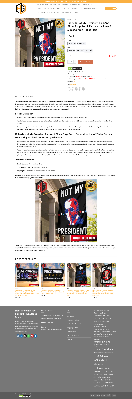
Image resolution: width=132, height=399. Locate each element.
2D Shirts (48, 5)
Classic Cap (65, 9)
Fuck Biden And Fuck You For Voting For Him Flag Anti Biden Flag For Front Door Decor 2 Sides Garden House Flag (78, 292)
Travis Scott (108, 382)
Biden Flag (73, 84)
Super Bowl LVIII (107, 377)
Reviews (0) (29, 97)
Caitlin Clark (99, 318)
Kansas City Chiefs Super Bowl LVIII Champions (102, 345)
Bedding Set (76, 9)
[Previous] (15, 282)
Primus (96, 374)
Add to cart (85, 61)
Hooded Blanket (63, 12)
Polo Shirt (76, 5)
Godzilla (109, 334)
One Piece (107, 368)
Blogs (77, 12)
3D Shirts (56, 5)
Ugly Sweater (66, 5)
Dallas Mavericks (98, 324)
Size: (69, 47)
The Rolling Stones (98, 382)
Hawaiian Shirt (87, 5)
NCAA (104, 356)
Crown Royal (109, 319)
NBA (96, 356)
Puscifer (101, 374)
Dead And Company (100, 326)
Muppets (96, 352)
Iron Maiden (106, 336)
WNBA (98, 386)
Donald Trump (99, 331)
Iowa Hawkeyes (98, 336)
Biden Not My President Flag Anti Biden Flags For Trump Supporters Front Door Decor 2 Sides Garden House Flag (103, 292)
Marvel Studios (97, 349)
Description (19, 97)
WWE (103, 385)
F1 (94, 334)
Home (69, 19)
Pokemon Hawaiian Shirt (107, 372)
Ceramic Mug (55, 9)
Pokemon (97, 372)
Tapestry (52, 12)
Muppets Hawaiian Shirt (106, 352)
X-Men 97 (110, 386)
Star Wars (98, 377)
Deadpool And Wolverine (101, 329)
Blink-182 (106, 310)
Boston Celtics (100, 313)
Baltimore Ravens (98, 310)
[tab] (19, 97)
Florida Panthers (100, 334)
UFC (95, 386)
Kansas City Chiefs (102, 342)
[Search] (38, 5)
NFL (96, 368)
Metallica (107, 349)
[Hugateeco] (25, 8)
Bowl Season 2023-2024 (102, 316)
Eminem (114, 331)
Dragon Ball (107, 331)
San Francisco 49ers (109, 374)
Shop (42, 5)
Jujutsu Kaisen (97, 339)
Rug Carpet (42, 12)
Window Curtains (89, 9)
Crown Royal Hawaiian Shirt (101, 321)
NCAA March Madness (100, 362)
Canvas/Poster (43, 9)
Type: (69, 40)
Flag (72, 12)
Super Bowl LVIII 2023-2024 (103, 380)
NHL (101, 368)
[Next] (116, 282)
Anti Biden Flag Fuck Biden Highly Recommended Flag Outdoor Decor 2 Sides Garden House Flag (52, 291)
